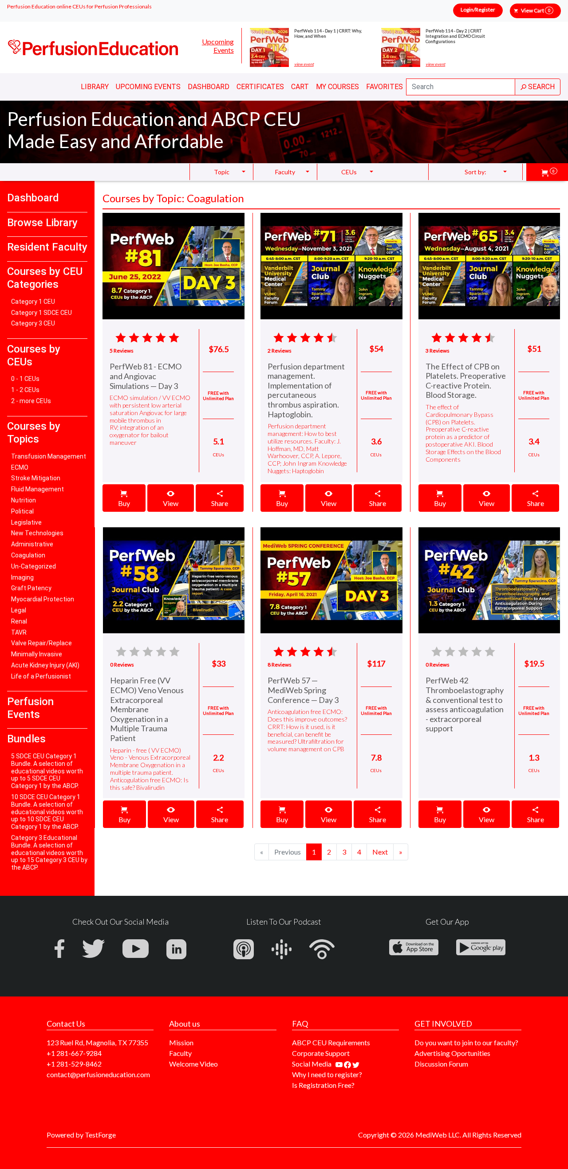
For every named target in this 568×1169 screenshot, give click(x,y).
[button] (549, 172)
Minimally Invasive (36, 654)
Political (22, 511)
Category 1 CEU (33, 301)
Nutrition (23, 500)
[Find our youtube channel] (339, 1063)
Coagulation (28, 555)
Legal (18, 610)
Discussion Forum (441, 1063)
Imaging (22, 577)
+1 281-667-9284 (74, 1053)
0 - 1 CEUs (25, 378)
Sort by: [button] (475, 172)
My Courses (337, 86)
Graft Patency (31, 588)
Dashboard (208, 86)
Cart (300, 86)
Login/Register (478, 9)
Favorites (384, 86)
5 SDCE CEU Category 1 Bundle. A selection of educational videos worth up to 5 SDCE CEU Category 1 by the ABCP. (47, 771)
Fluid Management (37, 489)
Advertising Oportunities (452, 1053)
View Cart (535, 10)
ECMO (19, 467)
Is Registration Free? (323, 1085)
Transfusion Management (48, 456)
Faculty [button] (285, 172)
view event (304, 64)
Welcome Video (193, 1063)
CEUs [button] (349, 172)
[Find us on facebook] (348, 1063)
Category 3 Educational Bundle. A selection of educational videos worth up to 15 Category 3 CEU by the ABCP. (49, 852)
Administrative (32, 544)
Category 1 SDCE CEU (41, 312)
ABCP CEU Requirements (331, 1042)
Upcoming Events (218, 45)
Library (95, 86)
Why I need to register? (327, 1074)
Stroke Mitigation (35, 478)
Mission (181, 1042)
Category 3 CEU (33, 323)
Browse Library (42, 222)
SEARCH (540, 86)
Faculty (180, 1053)
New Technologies (37, 533)
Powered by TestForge (81, 1134)
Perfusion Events (30, 708)
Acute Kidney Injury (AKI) (45, 665)
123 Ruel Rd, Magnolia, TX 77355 (97, 1042)
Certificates (260, 86)
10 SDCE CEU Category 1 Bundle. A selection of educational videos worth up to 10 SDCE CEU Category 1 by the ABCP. (47, 811)
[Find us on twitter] (355, 1063)
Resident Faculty (47, 247)
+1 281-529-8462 (74, 1063)
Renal (19, 621)
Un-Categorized (33, 566)
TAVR (19, 632)
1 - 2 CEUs (25, 389)
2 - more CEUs (31, 400)
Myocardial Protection (42, 599)
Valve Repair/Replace (41, 643)
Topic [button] (221, 172)
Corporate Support (321, 1053)
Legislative (26, 522)
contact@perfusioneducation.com (98, 1074)
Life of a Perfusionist (41, 676)
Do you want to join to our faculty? (466, 1042)
